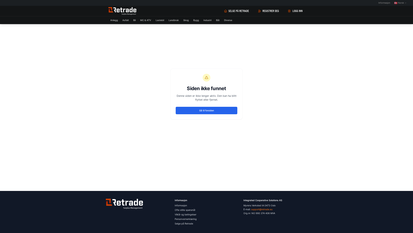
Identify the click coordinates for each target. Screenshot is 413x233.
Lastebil (160, 20)
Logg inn (297, 11)
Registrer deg (270, 11)
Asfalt (125, 20)
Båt (218, 20)
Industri (207, 20)
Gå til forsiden (206, 110)
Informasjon (384, 2)
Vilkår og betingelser (185, 214)
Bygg (196, 20)
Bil (134, 20)
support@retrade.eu (261, 209)
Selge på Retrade (238, 11)
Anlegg (114, 20)
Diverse (228, 20)
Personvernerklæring (186, 219)
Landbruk (174, 20)
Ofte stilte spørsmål (185, 210)
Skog (186, 20)
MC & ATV (145, 20)
